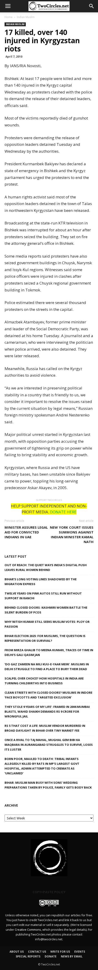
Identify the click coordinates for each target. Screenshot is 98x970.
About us (17, 952)
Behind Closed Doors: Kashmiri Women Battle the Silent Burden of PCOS (46, 609)
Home (9, 17)
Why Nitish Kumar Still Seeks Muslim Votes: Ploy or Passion (47, 624)
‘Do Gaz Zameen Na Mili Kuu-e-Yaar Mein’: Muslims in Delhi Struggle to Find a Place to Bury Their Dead (47, 666)
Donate (51, 956)
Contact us (37, 952)
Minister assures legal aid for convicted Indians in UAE (26, 532)
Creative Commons (28, 929)
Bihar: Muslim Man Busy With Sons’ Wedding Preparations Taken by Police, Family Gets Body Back (48, 785)
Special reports (28, 956)
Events (79, 952)
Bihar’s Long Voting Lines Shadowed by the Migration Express (41, 581)
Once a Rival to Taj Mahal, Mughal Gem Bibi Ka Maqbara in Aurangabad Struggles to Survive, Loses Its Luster (49, 744)
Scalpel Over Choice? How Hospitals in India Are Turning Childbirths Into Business (44, 680)
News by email (72, 956)
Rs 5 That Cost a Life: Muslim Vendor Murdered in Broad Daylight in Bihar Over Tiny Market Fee (45, 728)
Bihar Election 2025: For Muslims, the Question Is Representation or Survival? (45, 638)
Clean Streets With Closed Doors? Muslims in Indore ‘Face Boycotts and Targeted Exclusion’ (48, 694)
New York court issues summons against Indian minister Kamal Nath (71, 534)
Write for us (60, 952)
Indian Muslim (26, 17)
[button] (91, 6)
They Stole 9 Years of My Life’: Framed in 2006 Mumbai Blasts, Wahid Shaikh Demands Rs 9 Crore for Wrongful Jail (47, 711)
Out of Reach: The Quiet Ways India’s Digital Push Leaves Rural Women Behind (46, 567)
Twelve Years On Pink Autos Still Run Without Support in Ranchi (43, 595)
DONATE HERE (63, 511)
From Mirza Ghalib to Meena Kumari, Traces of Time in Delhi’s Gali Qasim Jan (49, 652)
